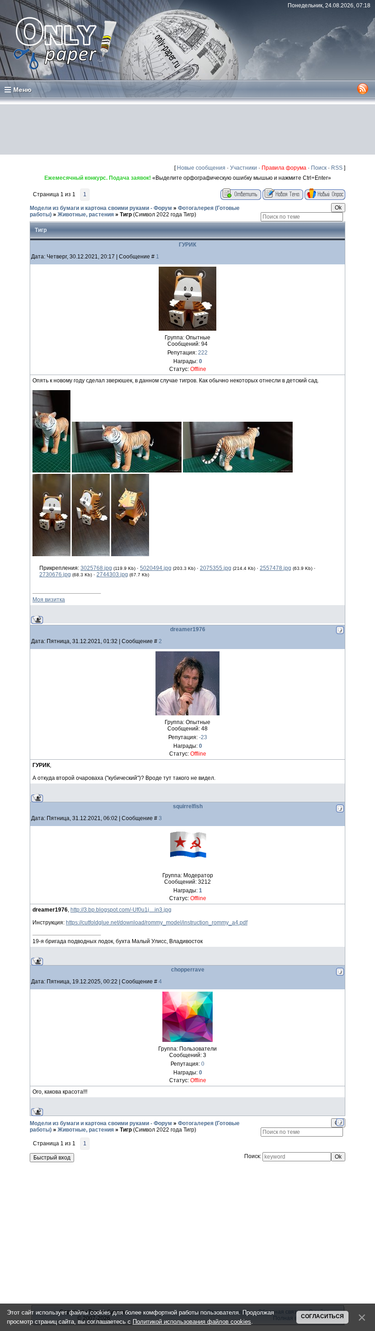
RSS (337, 168)
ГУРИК (187, 245)
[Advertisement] (187, 129)
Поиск (319, 168)
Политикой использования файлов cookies (192, 1321)
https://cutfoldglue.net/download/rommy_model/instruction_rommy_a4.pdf (156, 922)
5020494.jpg (155, 568)
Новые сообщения (201, 168)
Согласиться (322, 1316)
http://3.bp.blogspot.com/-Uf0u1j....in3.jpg (120, 910)
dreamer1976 (187, 629)
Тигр (126, 214)
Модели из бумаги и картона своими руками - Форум (101, 208)
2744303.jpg (112, 574)
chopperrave (187, 969)
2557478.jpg (275, 568)
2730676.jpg (55, 574)
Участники (243, 168)
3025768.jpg (96, 568)
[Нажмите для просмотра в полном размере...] (51, 470)
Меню (22, 89)
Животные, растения (86, 214)
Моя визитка (48, 599)
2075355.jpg (215, 568)
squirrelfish (188, 806)
